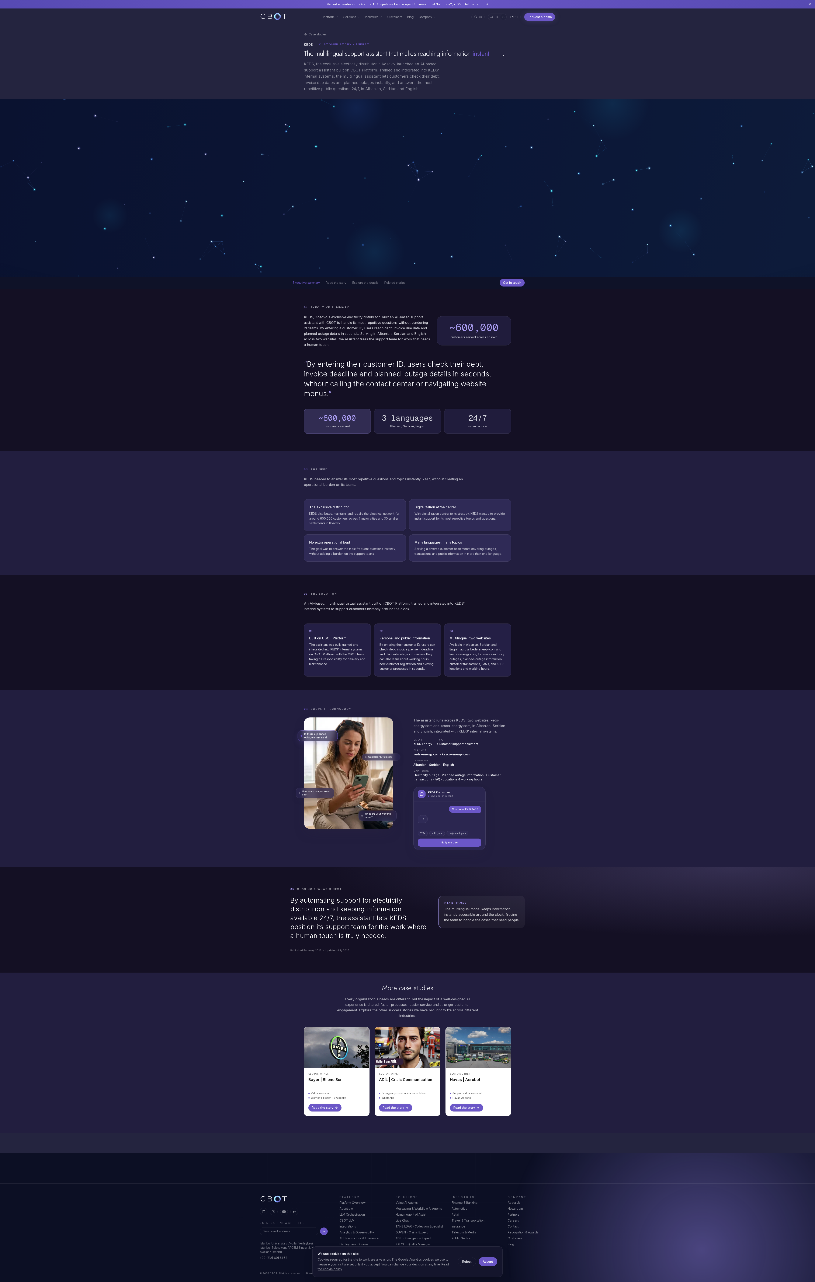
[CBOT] (274, 17)
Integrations (348, 1231)
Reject (467, 1261)
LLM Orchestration (352, 1219)
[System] (491, 17)
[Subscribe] (324, 1236)
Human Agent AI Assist (411, 1219)
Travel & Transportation (468, 1225)
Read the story (336, 282)
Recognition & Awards (523, 1237)
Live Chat (402, 1225)
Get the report (474, 4)
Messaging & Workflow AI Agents (419, 1213)
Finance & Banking (465, 1207)
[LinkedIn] (263, 1216)
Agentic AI (347, 1213)
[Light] (497, 17)
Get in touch (512, 282)
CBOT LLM (347, 1225)
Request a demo (540, 17)
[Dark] (503, 17)
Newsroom (515, 1213)
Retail (455, 1219)
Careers (513, 1225)
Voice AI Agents (407, 1207)
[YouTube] (284, 1216)
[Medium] (294, 1216)
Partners (513, 1219)
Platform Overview (352, 1207)
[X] (274, 1216)
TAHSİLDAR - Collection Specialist (419, 1231)
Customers (394, 17)
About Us (514, 1207)
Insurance (458, 1231)
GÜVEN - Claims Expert (412, 1237)
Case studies (318, 34)
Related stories (394, 282)
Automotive (459, 1213)
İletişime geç (449, 849)
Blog (410, 17)
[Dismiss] (810, 4)
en (512, 16)
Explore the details (365, 282)
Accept (488, 1261)
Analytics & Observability (357, 1237)
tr (519, 16)
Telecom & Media (464, 1237)
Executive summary (306, 282)
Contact (513, 1231)
